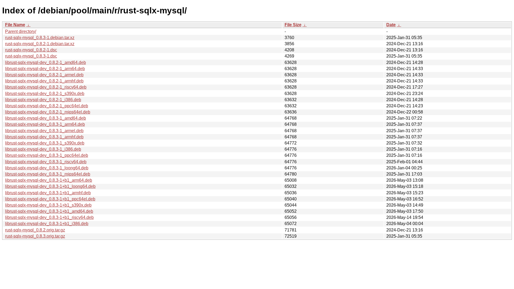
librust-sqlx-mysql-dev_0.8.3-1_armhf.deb (44, 137)
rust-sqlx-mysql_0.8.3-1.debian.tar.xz (39, 37)
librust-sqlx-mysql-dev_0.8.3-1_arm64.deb (45, 124)
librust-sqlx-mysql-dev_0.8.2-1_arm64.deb (45, 68)
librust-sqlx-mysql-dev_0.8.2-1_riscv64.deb (45, 87)
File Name (15, 24)
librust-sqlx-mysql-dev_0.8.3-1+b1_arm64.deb (48, 180)
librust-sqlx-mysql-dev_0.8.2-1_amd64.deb (45, 62)
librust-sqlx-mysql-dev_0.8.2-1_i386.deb (43, 99)
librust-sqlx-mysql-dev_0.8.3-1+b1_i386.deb (46, 223)
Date (391, 24)
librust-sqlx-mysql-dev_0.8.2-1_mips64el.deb (47, 112)
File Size (293, 24)
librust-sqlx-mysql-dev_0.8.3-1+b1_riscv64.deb (49, 217)
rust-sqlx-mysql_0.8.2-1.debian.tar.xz (39, 43)
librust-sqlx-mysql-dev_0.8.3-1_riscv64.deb (45, 161)
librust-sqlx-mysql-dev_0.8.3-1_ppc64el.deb (46, 155)
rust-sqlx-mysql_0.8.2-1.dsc (31, 50)
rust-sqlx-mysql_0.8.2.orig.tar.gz (35, 230)
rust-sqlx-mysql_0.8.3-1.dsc (31, 56)
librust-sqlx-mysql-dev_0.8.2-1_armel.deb (44, 75)
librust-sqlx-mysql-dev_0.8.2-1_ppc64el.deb (46, 106)
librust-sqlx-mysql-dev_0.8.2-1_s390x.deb (44, 93)
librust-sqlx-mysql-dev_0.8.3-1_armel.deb (44, 130)
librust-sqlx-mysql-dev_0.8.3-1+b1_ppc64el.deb (50, 199)
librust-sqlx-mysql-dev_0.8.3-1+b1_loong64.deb (50, 186)
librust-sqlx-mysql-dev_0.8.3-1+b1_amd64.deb (49, 211)
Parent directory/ (20, 31)
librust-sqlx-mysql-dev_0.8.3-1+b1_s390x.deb (48, 205)
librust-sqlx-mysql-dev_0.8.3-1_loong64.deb (46, 168)
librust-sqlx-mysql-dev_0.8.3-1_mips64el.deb (47, 174)
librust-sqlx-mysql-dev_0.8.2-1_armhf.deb (44, 81)
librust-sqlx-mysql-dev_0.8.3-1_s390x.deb (44, 143)
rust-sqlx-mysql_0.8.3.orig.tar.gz (35, 236)
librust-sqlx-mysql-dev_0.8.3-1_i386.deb (43, 149)
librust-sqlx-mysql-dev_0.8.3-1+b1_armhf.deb (48, 193)
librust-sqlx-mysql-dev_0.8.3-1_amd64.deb (45, 118)
